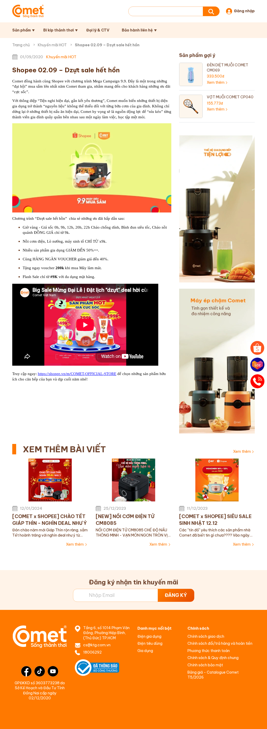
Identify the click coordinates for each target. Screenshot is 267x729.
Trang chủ (21, 45)
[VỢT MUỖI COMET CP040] (190, 106)
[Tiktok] (39, 671)
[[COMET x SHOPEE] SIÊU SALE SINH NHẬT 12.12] (217, 480)
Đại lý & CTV (97, 30)
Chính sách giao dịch (205, 636)
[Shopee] (257, 348)
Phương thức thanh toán (208, 650)
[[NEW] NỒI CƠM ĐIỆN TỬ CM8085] (133, 480)
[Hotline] (257, 381)
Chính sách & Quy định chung (213, 657)
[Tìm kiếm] (211, 11)
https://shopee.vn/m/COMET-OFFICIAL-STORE (77, 374)
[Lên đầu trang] (258, 720)
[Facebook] (26, 671)
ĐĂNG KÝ (176, 595)
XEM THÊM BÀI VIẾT (64, 449)
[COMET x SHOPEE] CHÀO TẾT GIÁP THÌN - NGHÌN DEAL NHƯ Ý (49, 519)
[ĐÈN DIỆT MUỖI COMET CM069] (190, 74)
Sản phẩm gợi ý (197, 55)
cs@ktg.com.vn (97, 645)
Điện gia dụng (149, 636)
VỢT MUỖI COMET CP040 (230, 97)
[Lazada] (257, 364)
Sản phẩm (21, 30)
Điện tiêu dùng (149, 643)
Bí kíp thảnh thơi (58, 30)
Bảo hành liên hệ (137, 30)
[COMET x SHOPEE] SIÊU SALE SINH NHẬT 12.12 (215, 519)
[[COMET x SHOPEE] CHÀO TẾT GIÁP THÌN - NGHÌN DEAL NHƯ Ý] (50, 480)
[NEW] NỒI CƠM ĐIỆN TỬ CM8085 (125, 519)
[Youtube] (53, 671)
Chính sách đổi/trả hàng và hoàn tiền (219, 643)
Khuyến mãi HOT (52, 45)
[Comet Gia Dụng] (28, 11)
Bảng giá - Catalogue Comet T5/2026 (213, 675)
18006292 (92, 652)
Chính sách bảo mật (205, 665)
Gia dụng (145, 650)
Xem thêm (242, 451)
